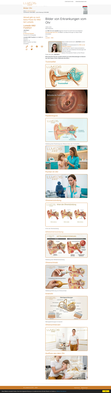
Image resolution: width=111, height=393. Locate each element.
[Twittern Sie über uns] (32, 49)
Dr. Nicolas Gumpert (28, 33)
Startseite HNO (69, 1)
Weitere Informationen (61, 391)
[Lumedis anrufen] (27, 46)
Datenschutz (84, 387)
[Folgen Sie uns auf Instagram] (32, 46)
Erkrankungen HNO (81, 1)
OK (105, 391)
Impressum (77, 387)
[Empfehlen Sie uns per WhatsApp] (26, 49)
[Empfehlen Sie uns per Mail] (42, 46)
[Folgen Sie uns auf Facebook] (37, 46)
